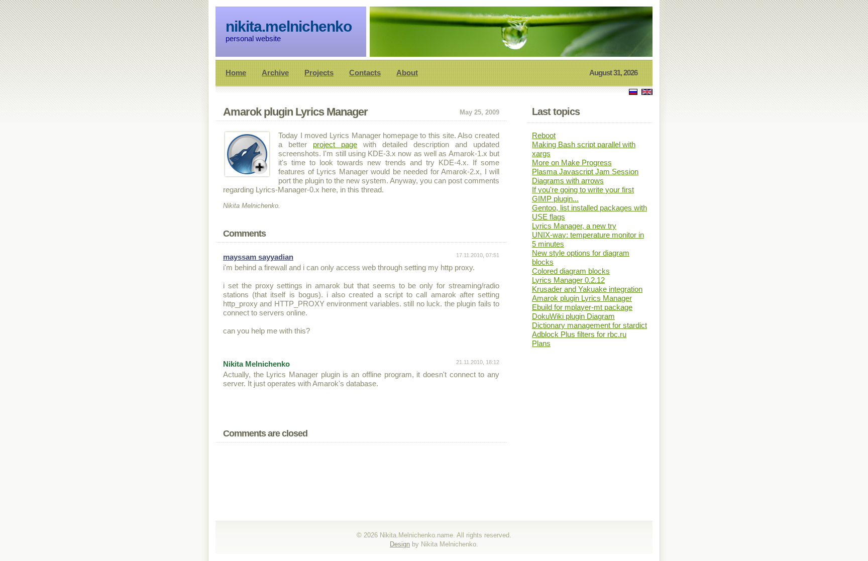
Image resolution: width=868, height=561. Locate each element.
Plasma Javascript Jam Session (585, 171)
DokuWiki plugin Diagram (573, 316)
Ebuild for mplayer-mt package (582, 307)
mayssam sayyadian (258, 257)
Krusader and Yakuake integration (587, 289)
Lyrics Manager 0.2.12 (568, 280)
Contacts (365, 72)
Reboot (544, 135)
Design (400, 544)
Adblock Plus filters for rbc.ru (579, 334)
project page (335, 144)
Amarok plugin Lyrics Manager (582, 298)
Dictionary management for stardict (589, 325)
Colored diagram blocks (571, 271)
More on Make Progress (572, 162)
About (407, 72)
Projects (319, 72)
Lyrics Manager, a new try (574, 225)
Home (236, 72)
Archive (275, 72)
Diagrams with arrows (568, 180)
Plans (541, 343)
